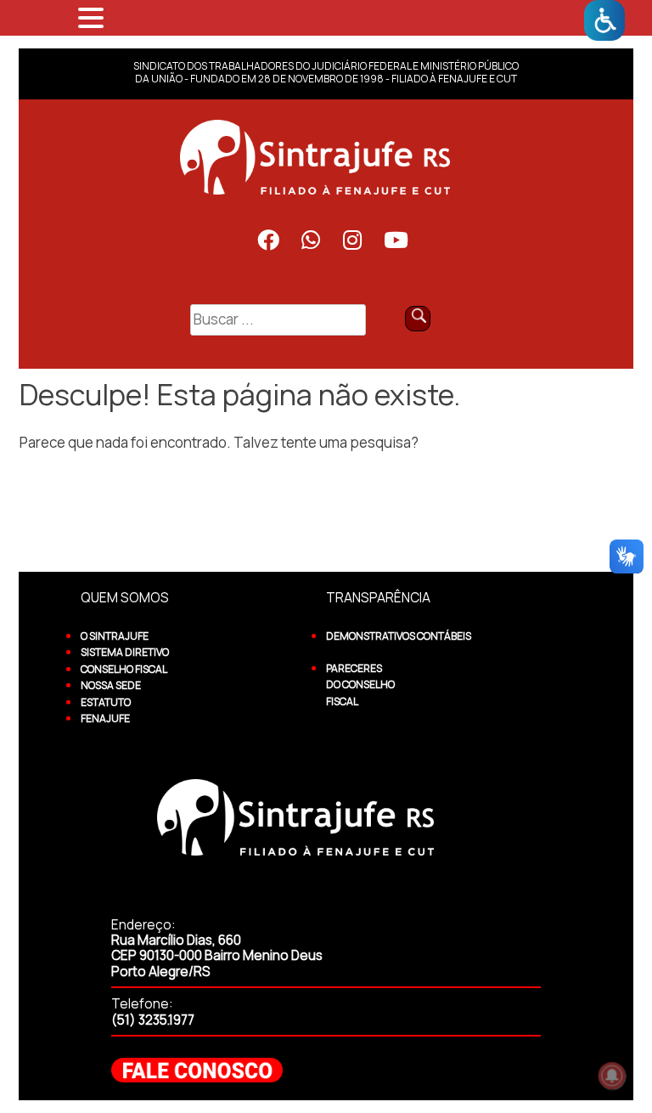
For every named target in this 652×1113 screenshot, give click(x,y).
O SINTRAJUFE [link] (115, 636)
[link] (604, 20)
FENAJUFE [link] (105, 718)
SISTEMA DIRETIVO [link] (125, 652)
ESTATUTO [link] (106, 702)
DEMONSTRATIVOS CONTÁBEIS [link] (398, 636)
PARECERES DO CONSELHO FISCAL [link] (360, 685)
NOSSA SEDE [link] (111, 685)
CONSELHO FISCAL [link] (124, 669)
